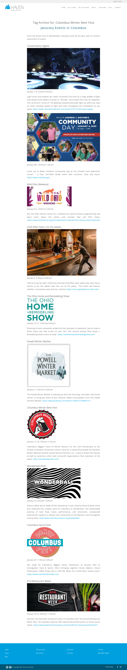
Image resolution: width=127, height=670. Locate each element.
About (7, 653)
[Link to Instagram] (120, 666)
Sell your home (40, 649)
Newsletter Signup (103, 653)
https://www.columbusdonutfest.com (43, 574)
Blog (6, 656)
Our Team (70, 653)
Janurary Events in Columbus (63, 28)
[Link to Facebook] (117, 666)
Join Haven (70, 649)
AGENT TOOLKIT (117, 1)
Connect (100, 649)
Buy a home (39, 653)
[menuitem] (63, 7)
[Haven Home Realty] (14, 7)
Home (7, 649)
